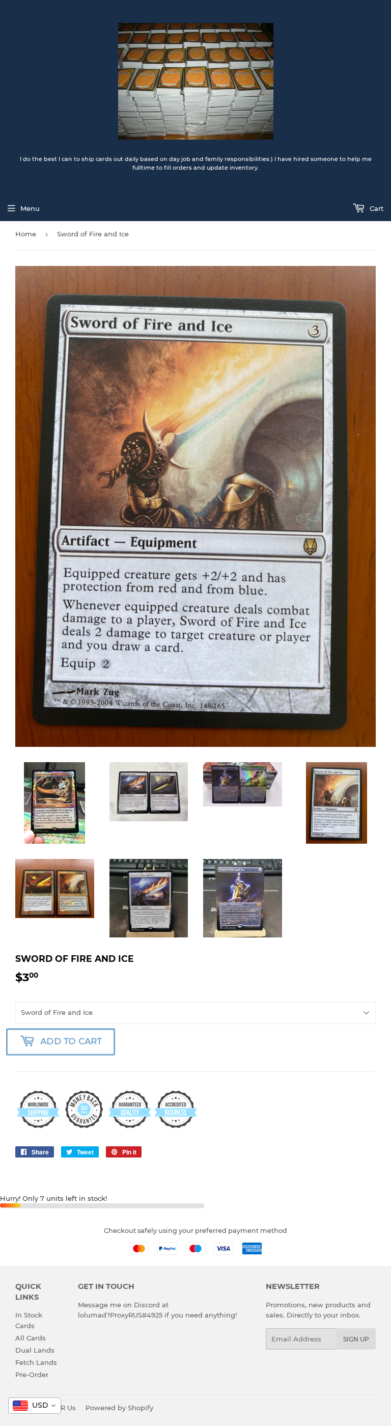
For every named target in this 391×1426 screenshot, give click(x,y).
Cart (375, 208)
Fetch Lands (36, 1362)
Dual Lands (34, 1350)
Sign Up (356, 1339)
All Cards (30, 1338)
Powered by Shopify (119, 1408)
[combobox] (34, 1405)
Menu (30, 208)
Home (25, 234)
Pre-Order (31, 1374)
